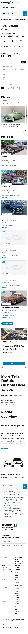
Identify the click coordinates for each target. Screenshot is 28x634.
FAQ (16, 609)
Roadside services (6, 604)
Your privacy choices (9, 624)
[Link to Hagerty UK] (8, 619)
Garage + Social (18, 585)
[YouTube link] (12, 530)
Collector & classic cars (7, 567)
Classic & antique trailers (7, 571)
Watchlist (13, 7)
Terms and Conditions (14, 546)
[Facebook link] (2, 530)
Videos (16, 575)
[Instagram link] (9, 530)
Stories (16, 577)
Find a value (4, 7)
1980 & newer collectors (7, 565)
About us (17, 593)
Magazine (4, 595)
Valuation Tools (16, 2)
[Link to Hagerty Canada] (6, 619)
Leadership (17, 595)
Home (16, 591)
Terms (16, 613)
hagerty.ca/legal (8, 507)
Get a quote (14, 363)
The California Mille (19, 561)
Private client (5, 575)
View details (5, 167)
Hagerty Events (18, 557)
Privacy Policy (5, 546)
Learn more (14, 367)
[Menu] (25, 2)
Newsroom (17, 599)
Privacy (17, 611)
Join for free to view (7, 49)
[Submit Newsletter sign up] (25, 542)
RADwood (17, 569)
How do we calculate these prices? (12, 92)
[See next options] (25, 395)
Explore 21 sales (7, 323)
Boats (3, 573)
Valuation (4, 591)
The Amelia (17, 559)
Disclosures (4, 627)
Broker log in (5, 583)
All (15, 579)
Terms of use (15, 627)
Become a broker (6, 581)
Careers (17, 597)
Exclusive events (5, 598)
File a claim (4, 559)
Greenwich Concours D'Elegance (20, 564)
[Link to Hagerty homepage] (9, 526)
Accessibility (17, 624)
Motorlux (17, 567)
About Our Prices (13, 496)
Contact (17, 601)
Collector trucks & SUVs (7, 569)
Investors (17, 603)
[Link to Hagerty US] (3, 619)
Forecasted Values (13, 502)
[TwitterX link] (5, 530)
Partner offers (5, 593)
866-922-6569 (5, 606)
